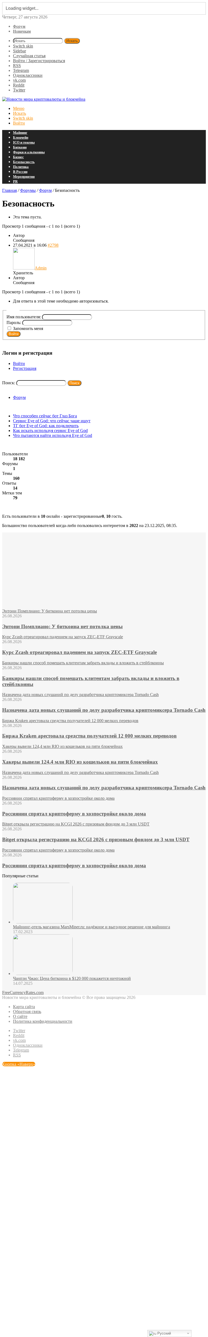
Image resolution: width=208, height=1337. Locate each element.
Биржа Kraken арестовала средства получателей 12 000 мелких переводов (89, 736)
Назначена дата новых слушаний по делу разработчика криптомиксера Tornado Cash (104, 710)
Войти (13, 334)
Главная (9, 190)
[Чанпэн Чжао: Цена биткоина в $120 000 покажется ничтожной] (43, 973)
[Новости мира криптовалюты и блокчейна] (43, 99)
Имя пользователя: (24, 317)
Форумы (28, 190)
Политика (21, 167)
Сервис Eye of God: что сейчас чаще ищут (51, 420)
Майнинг (20, 133)
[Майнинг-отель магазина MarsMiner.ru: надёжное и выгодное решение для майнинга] (43, 922)
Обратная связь (27, 1011)
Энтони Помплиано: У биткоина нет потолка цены (62, 626)
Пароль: (14, 322)
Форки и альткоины (29, 152)
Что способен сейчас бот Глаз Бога (45, 416)
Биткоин (20, 147)
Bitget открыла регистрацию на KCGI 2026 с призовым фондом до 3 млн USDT (96, 839)
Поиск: (8, 382)
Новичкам (22, 31)
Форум (19, 26)
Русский (163, 1333)
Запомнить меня (28, 328)
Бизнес (18, 157)
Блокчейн (20, 137)
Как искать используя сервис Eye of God (50, 430)
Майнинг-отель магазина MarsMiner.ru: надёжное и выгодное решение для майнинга (91, 927)
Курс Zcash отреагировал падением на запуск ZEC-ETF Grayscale (79, 652)
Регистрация (24, 368)
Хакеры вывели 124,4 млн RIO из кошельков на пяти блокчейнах (80, 762)
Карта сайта (24, 1006)
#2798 (53, 245)
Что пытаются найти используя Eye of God (52, 435)
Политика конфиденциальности (42, 1021)
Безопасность (24, 162)
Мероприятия (24, 176)
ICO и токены (24, 142)
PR (15, 181)
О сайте (20, 1016)
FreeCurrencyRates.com (23, 992)
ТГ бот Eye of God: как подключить (46, 425)
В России (20, 172)
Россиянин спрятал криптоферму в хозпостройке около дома (74, 814)
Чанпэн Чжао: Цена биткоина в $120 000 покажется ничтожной (72, 978)
